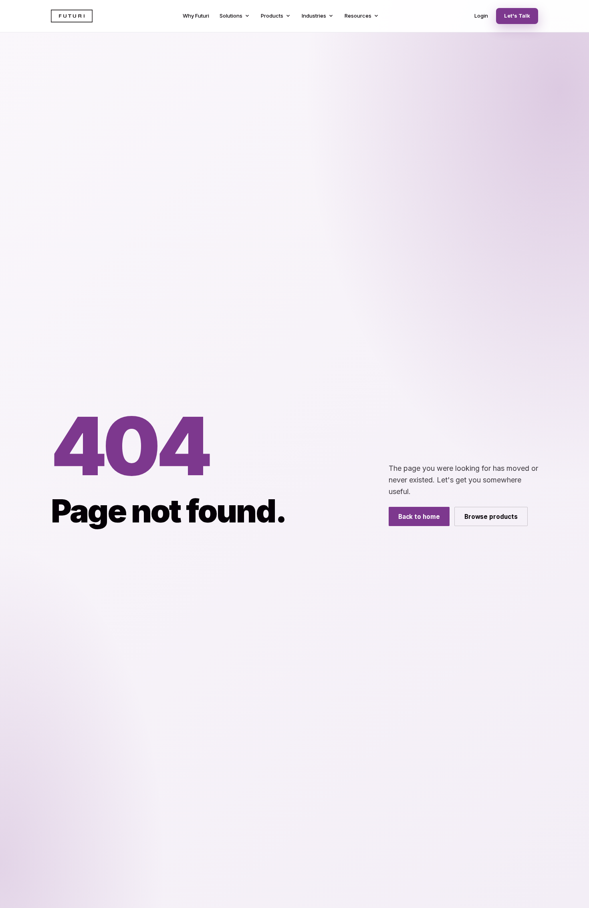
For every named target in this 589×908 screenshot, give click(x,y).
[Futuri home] (72, 16)
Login (481, 15)
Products (276, 16)
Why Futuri (196, 15)
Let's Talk (517, 15)
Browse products (491, 516)
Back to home (419, 516)
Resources (362, 16)
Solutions (235, 16)
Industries (318, 16)
